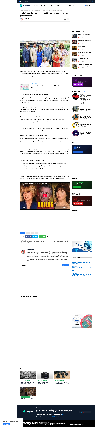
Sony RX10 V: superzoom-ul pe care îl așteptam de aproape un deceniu (45, 383)
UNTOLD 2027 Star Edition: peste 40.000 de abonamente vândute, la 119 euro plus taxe (82, 269)
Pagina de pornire (23, 10)
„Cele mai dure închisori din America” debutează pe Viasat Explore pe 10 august (85, 108)
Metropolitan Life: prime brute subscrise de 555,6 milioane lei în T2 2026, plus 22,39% (85, 35)
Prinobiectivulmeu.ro (63, 416)
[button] (86, 5)
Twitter (36, 236)
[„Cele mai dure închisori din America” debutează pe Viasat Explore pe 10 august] (75, 109)
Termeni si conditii (71, 424)
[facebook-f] (88, 1)
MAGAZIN (58, 5)
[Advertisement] (45, 31)
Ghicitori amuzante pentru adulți (86, 125)
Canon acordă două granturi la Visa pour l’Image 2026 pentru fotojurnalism (28, 383)
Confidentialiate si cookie (82, 424)
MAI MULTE (70, 5)
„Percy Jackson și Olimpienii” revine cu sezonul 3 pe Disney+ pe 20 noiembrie (84, 47)
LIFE (64, 5)
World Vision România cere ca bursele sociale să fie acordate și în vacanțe (84, 41)
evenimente (74, 266)
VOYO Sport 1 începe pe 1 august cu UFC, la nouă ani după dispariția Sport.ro (86, 133)
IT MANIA (45, 416)
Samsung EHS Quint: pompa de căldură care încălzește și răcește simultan (85, 65)
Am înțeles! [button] (6, 424)
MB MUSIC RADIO (54, 416)
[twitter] (82, 412)
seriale (29, 10)
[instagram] (86, 412)
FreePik (57, 424)
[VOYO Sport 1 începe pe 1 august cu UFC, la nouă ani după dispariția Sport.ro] (75, 133)
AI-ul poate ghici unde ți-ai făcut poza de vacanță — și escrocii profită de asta (27, 400)
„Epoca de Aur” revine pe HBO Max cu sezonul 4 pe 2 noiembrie (84, 53)
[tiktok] (90, 412)
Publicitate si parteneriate (87, 422)
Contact (78, 422)
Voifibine (49, 416)
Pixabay (53, 424)
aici (42, 412)
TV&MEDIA (50, 5)
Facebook (29, 236)
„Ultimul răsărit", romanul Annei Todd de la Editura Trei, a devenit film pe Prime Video (81, 276)
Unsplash (50, 424)
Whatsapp (43, 236)
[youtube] (90, 1)
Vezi (17, 421)
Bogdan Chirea (30, 249)
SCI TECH (43, 5)
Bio (75, 422)
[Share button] (47, 236)
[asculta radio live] (92, 5)
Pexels (46, 424)
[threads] (92, 1)
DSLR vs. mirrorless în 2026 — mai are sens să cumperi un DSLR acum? (62, 383)
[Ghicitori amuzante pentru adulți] (75, 125)
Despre (72, 422)
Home (68, 422)
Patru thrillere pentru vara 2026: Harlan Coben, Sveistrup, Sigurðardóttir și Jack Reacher (86, 117)
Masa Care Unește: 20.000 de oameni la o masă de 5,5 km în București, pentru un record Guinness (82, 262)
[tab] (36, 5)
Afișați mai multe (65, 265)
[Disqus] (45, 313)
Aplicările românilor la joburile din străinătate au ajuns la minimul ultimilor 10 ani (85, 59)
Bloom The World (75, 259)
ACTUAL (36, 5)
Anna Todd (74, 273)
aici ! (63, 414)
